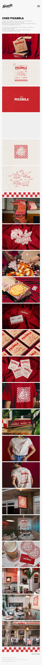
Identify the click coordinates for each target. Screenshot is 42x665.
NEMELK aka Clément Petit (9, 658)
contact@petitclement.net (8, 661)
